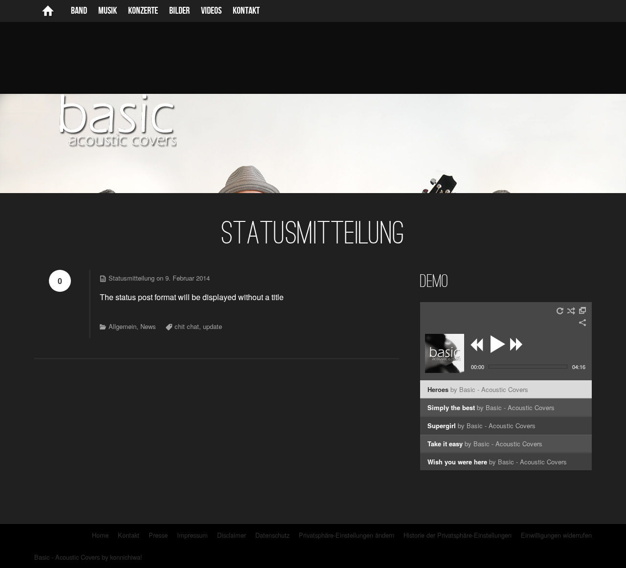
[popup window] (583, 311)
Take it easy (484, 443)
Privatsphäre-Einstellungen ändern (346, 535)
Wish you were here (497, 461)
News (148, 326)
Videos (211, 11)
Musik (107, 11)
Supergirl (481, 425)
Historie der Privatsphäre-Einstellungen (457, 535)
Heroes (477, 389)
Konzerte (143, 11)
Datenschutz (272, 535)
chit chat (187, 326)
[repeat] (560, 311)
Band (79, 11)
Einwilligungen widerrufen (556, 535)
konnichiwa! (126, 557)
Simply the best (491, 407)
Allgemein (122, 326)
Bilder (179, 11)
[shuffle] (571, 311)
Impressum (192, 535)
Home (100, 535)
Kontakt (246, 11)
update (212, 326)
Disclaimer (231, 535)
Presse (158, 535)
